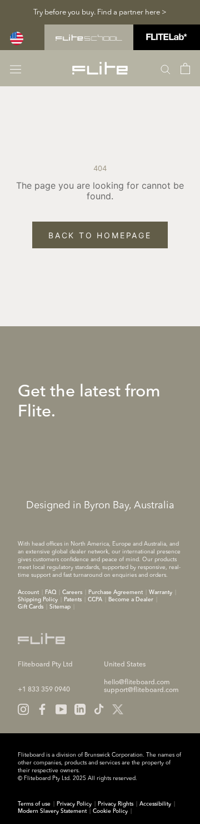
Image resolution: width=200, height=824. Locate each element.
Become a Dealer (130, 599)
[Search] (166, 68)
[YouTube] (61, 709)
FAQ (50, 592)
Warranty (160, 592)
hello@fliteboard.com (137, 682)
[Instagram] (23, 709)
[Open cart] (185, 68)
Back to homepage (100, 235)
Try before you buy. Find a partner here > (100, 12)
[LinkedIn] (80, 709)
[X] (117, 709)
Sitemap (60, 607)
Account (28, 592)
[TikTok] (98, 709)
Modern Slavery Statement (52, 811)
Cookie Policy (110, 811)
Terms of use (34, 804)
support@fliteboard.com (141, 690)
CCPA (95, 599)
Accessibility (155, 804)
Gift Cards (30, 607)
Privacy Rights (115, 804)
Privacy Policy (74, 804)
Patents (73, 599)
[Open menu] (15, 68)
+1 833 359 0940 (44, 689)
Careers (72, 592)
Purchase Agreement (115, 592)
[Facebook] (42, 709)
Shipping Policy (38, 599)
